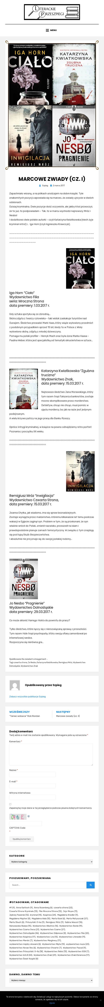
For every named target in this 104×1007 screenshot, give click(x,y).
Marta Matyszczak (77, 918)
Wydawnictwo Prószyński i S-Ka (26, 951)
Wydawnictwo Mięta (53, 944)
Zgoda (52, 1003)
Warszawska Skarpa (20, 926)
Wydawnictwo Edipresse (53, 933)
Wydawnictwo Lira (47, 937)
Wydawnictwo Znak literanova (73, 955)
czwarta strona (20, 662)
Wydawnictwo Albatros (45, 926)
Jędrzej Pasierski (19, 915)
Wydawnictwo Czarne (52, 929)
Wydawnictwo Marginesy (47, 940)
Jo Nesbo (32, 662)
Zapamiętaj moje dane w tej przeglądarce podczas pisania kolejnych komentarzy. (50, 808)
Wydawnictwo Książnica (22, 937)
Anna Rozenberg (43, 907)
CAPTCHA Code (17, 828)
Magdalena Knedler (67, 915)
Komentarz (15, 741)
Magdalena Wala (41, 918)
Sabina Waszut (73, 922)
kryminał (36, 915)
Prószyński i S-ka (34, 922)
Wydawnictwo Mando (20, 940)
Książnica (49, 915)
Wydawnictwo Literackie (72, 937)
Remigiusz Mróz (65, 662)
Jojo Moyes (70, 911)
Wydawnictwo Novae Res (22, 948)
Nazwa (13, 770)
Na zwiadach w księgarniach (34, 659)
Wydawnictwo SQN (78, 951)
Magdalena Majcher (19, 918)
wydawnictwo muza (77, 944)
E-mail (13, 781)
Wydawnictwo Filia (78, 933)
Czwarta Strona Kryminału (23, 911)
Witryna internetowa (19, 793)
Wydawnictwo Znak (29, 666)
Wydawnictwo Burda (70, 926)
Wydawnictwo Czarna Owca (24, 929)
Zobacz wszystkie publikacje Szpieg (27, 696)
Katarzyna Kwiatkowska (47, 662)
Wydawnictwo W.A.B (20, 955)
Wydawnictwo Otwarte (49, 948)
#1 (12, 907)
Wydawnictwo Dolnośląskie (24, 933)
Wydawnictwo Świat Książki (23, 959)
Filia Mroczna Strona (50, 911)
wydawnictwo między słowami (25, 944)
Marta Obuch (16, 922)
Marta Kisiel (58, 918)
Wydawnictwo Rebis (55, 951)
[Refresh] (28, 815)
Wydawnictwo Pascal (74, 948)
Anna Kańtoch (24, 907)
